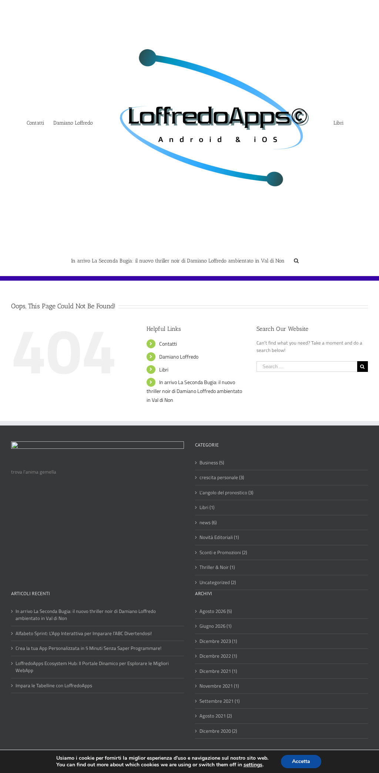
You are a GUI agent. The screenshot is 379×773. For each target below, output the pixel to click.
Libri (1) (206, 507)
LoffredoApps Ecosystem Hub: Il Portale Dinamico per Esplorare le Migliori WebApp (92, 667)
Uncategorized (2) (217, 582)
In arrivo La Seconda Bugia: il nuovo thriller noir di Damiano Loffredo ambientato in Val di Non (194, 391)
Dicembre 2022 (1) (218, 656)
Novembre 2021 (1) (219, 685)
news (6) (208, 522)
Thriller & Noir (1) (217, 567)
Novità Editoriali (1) (219, 537)
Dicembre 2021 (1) (218, 671)
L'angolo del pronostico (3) (226, 492)
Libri (163, 369)
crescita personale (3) (221, 477)
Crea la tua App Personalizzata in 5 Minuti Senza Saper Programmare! (88, 648)
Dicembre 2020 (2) (218, 731)
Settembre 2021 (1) (219, 701)
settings (253, 765)
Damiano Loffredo (178, 356)
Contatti (168, 343)
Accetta (301, 761)
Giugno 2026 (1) (215, 626)
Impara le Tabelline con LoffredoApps (54, 685)
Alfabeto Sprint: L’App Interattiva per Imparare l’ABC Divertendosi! (84, 633)
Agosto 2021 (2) (215, 715)
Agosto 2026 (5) (215, 611)
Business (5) (211, 462)
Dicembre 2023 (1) (218, 641)
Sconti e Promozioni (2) (223, 552)
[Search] (296, 260)
